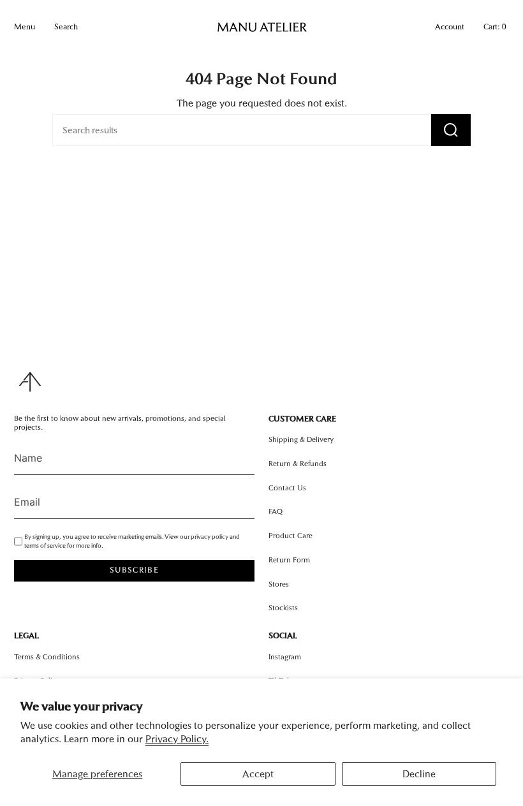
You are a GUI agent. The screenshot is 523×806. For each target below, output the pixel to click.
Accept (258, 774)
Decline (419, 774)
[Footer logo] (30, 381)
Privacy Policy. (177, 739)
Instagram (285, 656)
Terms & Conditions (47, 656)
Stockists (283, 607)
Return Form (289, 559)
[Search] (451, 130)
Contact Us (287, 487)
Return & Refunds (298, 463)
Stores (279, 584)
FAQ (276, 511)
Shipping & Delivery (301, 439)
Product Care (291, 535)
